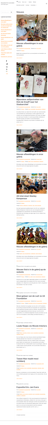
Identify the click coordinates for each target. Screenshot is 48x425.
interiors (28, 332)
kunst (29, 109)
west (33, 205)
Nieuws (22, 50)
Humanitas (33, 5)
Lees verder (19, 57)
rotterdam (41, 161)
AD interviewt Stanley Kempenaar (6, 34)
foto (29, 276)
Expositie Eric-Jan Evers (28, 387)
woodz (22, 334)
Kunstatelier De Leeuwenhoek (7, 3)
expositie (30, 394)
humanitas (25, 332)
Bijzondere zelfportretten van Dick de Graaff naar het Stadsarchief (30, 102)
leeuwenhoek (38, 109)
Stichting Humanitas (26, 422)
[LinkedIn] (7, 66)
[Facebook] (7, 61)
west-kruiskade (38, 205)
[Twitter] (7, 64)
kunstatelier (33, 109)
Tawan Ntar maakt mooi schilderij (6, 53)
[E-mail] (7, 72)
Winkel (34, 2)
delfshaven (25, 205)
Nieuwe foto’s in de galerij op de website (7, 42)
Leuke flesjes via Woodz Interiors (32, 326)
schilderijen (33, 253)
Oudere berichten (21, 415)
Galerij (30, 2)
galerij (29, 161)
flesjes (21, 332)
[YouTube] (7, 69)
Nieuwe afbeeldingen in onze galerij (6, 21)
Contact (27, 5)
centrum (21, 205)
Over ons (24, 2)
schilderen (43, 109)
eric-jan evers (25, 394)
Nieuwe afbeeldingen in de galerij (32, 246)
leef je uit (35, 303)
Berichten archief (20, 5)
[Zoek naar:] (7, 12)
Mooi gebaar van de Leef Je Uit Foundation (6, 45)
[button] (26, 2)
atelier (21, 394)
